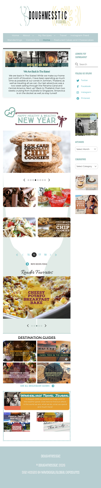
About (26, 35)
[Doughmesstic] (50, 24)
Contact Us (32, 40)
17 (40, 254)
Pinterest (85, 98)
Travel (63, 35)
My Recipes (45, 35)
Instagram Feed (79, 35)
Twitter (84, 80)
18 (45, 254)
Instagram (85, 92)
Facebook (85, 86)
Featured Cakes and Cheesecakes (74, 40)
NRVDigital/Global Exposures (60, 472)
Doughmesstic (48, 465)
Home (15, 35)
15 (28, 254)
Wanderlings (14, 40)
